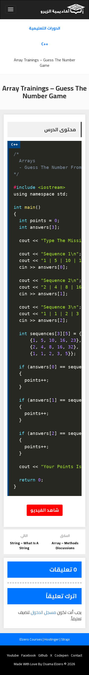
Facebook (28, 655)
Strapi (65, 639)
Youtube (13, 655)
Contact (76, 655)
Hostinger (52, 639)
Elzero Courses (31, 639)
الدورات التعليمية (44, 28)
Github (43, 655)
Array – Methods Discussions (65, 545)
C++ (44, 44)
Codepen (61, 655)
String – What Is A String (24, 545)
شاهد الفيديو (44, 510)
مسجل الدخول (43, 612)
